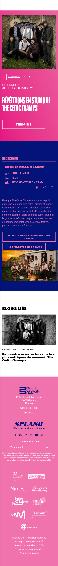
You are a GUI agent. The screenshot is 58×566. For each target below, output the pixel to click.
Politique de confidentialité (40, 460)
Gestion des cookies (24, 545)
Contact (30, 412)
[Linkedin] (20, 435)
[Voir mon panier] (55, 5)
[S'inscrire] (47, 447)
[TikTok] (26, 435)
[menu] (4, 5)
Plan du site (18, 537)
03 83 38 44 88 (30, 408)
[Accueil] (29, 5)
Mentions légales (37, 537)
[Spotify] (42, 435)
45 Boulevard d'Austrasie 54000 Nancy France (29, 400)
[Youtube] (36, 435)
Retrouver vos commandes (29, 549)
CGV (41, 545)
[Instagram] (31, 435)
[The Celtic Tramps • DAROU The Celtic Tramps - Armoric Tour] (30, 265)
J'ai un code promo (29, 553)
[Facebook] (15, 435)
